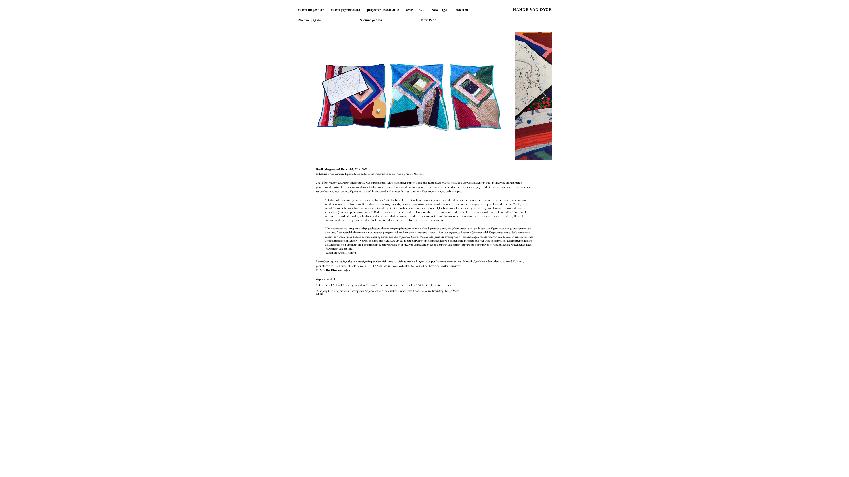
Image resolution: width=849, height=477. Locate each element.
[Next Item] (544, 95)
